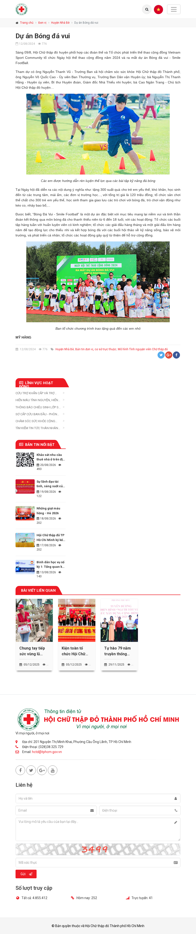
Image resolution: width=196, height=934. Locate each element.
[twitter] (31, 770)
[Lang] (147, 9)
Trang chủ (26, 22)
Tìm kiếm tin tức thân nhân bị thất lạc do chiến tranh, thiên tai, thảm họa (37, 428)
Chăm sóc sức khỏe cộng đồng (35, 421)
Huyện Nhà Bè (60, 22)
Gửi (23, 874)
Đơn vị (42, 22)
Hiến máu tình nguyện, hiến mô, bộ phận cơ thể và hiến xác (37, 400)
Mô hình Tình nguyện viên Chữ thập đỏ (143, 349)
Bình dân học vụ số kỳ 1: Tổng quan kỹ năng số (50, 566)
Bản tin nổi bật (39, 444)
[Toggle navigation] (173, 9)
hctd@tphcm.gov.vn (47, 752)
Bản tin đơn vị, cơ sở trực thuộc (95, 349)
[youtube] (52, 770)
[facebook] (20, 770)
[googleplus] (42, 770)
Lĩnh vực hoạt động (36, 384)
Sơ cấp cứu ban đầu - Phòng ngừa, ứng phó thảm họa (37, 414)
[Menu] (158, 9)
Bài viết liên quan (38, 590)
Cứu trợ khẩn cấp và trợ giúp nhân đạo (35, 393)
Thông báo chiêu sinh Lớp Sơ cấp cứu (38, 407)
